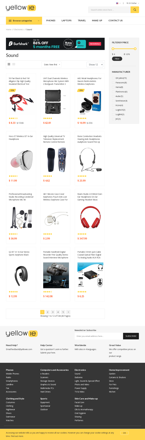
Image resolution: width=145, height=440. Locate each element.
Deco (111, 381)
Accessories (11, 391)
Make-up (97, 20)
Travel (82, 20)
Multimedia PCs (47, 388)
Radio (8, 377)
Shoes (8, 413)
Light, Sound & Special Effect (87, 381)
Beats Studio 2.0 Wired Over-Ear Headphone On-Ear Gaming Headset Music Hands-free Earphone (90, 197)
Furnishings (114, 388)
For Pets (112, 384)
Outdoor (44, 409)
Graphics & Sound (48, 384)
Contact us (115, 20)
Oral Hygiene (80, 413)
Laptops (67, 20)
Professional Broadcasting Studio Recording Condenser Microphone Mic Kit (21, 197)
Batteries (79, 377)
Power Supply (81, 388)
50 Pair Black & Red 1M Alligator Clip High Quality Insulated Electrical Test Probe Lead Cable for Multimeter (19, 81)
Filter (117, 58)
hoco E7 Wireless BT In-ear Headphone (21, 137)
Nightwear (10, 409)
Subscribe (131, 336)
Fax (7, 388)
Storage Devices (47, 381)
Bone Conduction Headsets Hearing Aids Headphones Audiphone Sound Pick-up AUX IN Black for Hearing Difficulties (89, 139)
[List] (13, 64)
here (53, 352)
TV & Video (79, 391)
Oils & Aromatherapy (84, 409)
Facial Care (79, 402)
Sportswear (45, 406)
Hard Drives (45, 391)
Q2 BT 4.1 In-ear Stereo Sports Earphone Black (19, 253)
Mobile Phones (12, 373)
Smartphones (12, 381)
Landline (9, 384)
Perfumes (79, 420)
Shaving (78, 416)
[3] (9, 64)
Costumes (10, 402)
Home (8, 29)
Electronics (19, 29)
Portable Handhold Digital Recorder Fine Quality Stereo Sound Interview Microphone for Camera (55, 255)
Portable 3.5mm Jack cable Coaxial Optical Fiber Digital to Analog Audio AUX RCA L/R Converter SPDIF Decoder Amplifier (89, 255)
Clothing (9, 406)
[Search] (135, 9)
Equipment (45, 402)
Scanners (44, 377)
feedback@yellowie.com (21, 349)
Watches (10, 420)
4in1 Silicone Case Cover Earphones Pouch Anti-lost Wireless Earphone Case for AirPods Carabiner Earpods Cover (55, 197)
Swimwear (10, 416)
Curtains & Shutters (117, 377)
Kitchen (112, 391)
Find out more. (17, 436)
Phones (50, 20)
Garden (112, 373)
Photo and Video (82, 384)
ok (124, 432)
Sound (12, 87)
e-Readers (44, 373)
